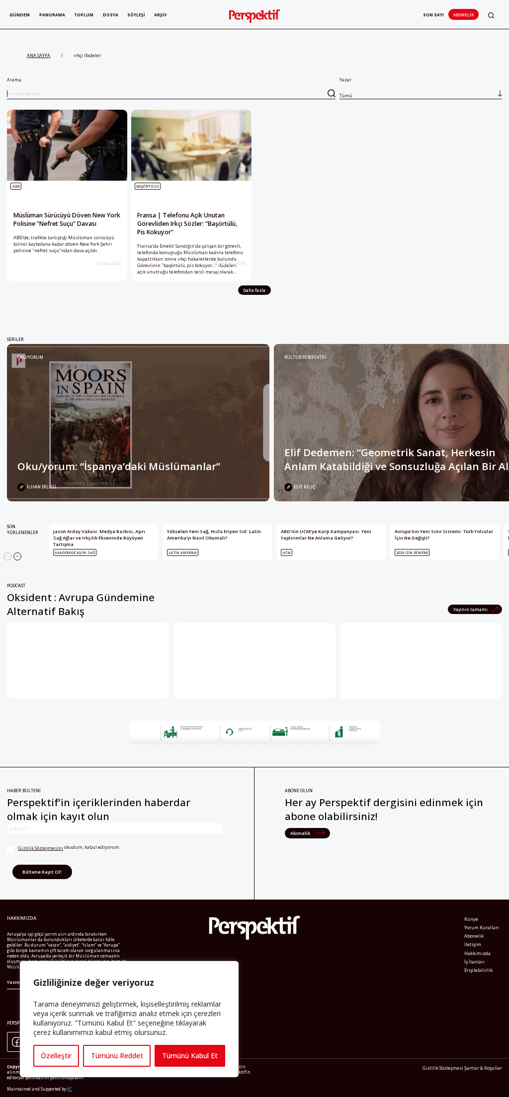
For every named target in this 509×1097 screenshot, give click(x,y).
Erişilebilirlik (478, 970)
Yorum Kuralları (481, 927)
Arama (14, 80)
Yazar (345, 87)
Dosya (110, 14)
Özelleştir (56, 1055)
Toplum (83, 14)
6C (69, 1089)
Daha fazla (254, 290)
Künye (471, 919)
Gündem (19, 14)
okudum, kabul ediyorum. (69, 847)
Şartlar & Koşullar (483, 1068)
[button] (491, 15)
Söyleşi (136, 14)
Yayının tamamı (471, 609)
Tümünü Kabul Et (190, 1055)
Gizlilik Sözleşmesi (443, 1068)
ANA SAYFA (38, 55)
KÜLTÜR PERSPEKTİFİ (305, 357)
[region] (129, 1019)
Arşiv (160, 14)
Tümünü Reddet (117, 1055)
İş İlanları (474, 962)
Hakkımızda (477, 953)
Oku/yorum (30, 357)
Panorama (52, 14)
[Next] (17, 556)
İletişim (472, 944)
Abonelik (463, 14)
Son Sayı (433, 14)
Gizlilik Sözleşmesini (40, 848)
